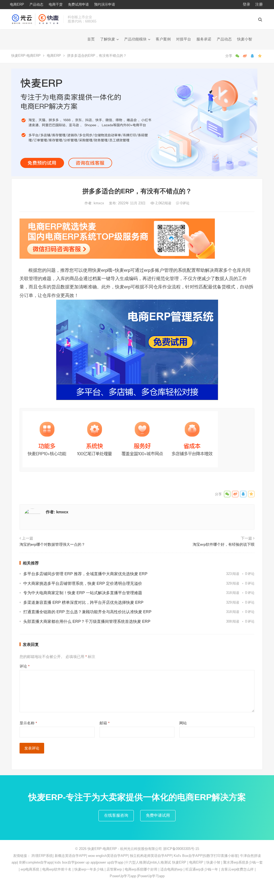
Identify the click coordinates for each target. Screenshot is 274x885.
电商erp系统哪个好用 (141, 869)
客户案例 (163, 39)
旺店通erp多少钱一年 (201, 869)
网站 (183, 723)
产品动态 (36, 4)
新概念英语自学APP (70, 856)
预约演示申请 (104, 4)
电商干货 (56, 4)
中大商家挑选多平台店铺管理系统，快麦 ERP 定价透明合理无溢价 (82, 583)
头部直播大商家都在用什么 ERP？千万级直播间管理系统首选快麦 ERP (86, 621)
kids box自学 (65, 862)
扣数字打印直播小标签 (220, 856)
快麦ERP (179, 862)
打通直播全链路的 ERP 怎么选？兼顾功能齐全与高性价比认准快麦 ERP (87, 611)
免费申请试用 (158, 815)
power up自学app (110, 862)
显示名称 (28, 723)
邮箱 (104, 723)
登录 (246, 4)
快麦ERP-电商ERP (26, 56)
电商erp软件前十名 (56, 869)
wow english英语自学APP (108, 856)
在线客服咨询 (116, 815)
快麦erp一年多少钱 (89, 869)
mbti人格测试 (160, 862)
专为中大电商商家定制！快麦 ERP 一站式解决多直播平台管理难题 (82, 592)
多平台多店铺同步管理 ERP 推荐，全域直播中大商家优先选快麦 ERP (85, 573)
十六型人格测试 (137, 862)
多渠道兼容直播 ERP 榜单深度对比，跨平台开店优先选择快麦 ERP (83, 602)
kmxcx (99, 203)
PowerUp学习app (123, 876)
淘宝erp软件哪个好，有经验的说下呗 (223, 544)
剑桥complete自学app (36, 862)
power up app (85, 862)
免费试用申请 (78, 4)
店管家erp (114, 869)
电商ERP (17, 4)
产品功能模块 (135, 39)
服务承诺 (203, 39)
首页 (91, 39)
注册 (259, 4)
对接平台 (183, 39)
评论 (24, 666)
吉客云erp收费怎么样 (237, 869)
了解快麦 (107, 39)
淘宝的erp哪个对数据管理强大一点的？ (52, 544)
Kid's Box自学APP (188, 856)
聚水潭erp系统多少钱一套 (243, 862)
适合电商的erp (171, 869)
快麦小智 (244, 39)
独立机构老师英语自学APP (151, 856)
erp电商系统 (30, 869)
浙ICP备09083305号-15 (181, 849)
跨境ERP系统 (42, 856)
